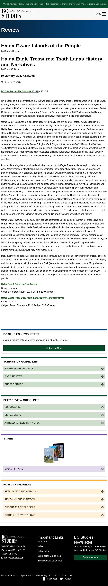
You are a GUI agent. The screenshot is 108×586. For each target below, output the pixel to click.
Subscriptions (13, 469)
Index (40, 546)
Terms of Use (54, 575)
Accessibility (66, 575)
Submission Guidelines (18, 368)
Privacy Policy (41, 575)
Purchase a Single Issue (20, 507)
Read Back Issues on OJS (20, 491)
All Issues (42, 541)
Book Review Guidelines (50, 560)
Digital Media (12, 415)
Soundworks (12, 407)
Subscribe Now (54, 348)
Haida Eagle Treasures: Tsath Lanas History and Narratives (32, 298)
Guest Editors (13, 384)
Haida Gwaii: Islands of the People (19, 284)
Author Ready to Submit (20, 515)
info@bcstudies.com (14, 558)
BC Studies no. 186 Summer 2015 (19, 91)
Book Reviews (13, 376)
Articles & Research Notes (22, 423)
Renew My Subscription (19, 499)
